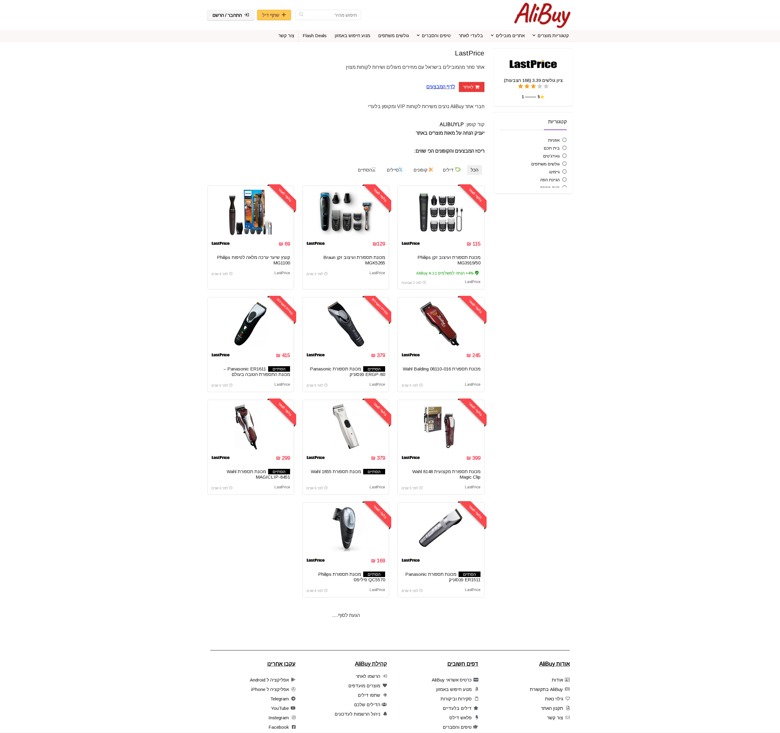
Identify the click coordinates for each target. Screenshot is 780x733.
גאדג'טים (551, 156)
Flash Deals (315, 35)
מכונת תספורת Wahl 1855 (336, 471)
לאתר (468, 86)
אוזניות (554, 140)
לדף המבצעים (440, 86)
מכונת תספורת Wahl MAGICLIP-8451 (258, 474)
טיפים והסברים (436, 35)
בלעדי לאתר (471, 35)
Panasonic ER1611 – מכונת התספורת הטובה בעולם (257, 371)
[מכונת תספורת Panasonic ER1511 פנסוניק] (441, 529)
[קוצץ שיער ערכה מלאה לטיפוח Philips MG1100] (250, 212)
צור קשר (286, 35)
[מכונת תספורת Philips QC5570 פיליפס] (346, 529)
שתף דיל (270, 15)
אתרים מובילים (510, 35)
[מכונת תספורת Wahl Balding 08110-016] (441, 324)
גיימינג (554, 171)
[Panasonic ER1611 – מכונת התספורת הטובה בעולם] (250, 324)
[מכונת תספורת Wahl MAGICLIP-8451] (250, 426)
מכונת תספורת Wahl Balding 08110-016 (441, 368)
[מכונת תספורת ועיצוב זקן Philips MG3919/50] (441, 212)
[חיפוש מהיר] (301, 15)
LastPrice (472, 282)
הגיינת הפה (550, 179)
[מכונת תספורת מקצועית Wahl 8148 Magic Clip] (441, 426)
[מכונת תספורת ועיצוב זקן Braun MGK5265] (346, 212)
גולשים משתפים (393, 35)
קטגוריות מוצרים (553, 35)
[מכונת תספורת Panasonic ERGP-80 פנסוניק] (346, 324)
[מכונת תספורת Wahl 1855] (346, 426)
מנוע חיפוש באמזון (352, 35)
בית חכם (552, 148)
